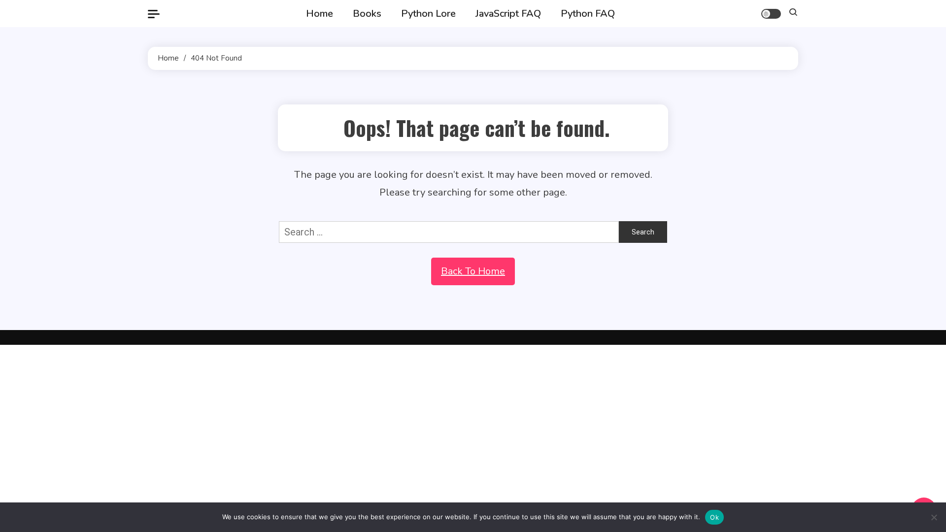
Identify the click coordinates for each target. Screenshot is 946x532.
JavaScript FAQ (508, 13)
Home (319, 13)
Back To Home (473, 271)
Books (367, 13)
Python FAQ (588, 13)
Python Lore (428, 13)
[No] (934, 517)
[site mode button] (771, 14)
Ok (714, 517)
